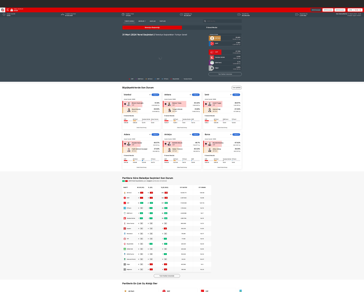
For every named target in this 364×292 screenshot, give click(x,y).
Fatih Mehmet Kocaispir (139, 149)
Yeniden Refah (220, 57)
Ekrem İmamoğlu (137, 103)
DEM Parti (218, 62)
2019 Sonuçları (328, 10)
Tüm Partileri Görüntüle (225, 74)
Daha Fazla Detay (141, 127)
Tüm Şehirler (237, 87)
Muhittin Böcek (177, 143)
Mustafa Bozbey (218, 143)
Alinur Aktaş (217, 149)
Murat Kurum (136, 109)
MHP (216, 43)
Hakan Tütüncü (177, 149)
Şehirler (141, 21)
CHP (216, 52)
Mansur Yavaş (176, 103)
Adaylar (152, 21)
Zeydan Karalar (137, 143)
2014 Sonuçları (340, 10)
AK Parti (217, 38)
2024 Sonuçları (316, 10)
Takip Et (155, 94)
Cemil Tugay (217, 103)
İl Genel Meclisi (211, 27)
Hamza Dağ (216, 109)
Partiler (163, 21)
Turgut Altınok (177, 109)
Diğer (217, 68)
